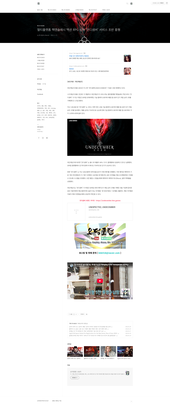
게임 (47, 110)
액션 (46, 108)
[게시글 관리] (76, 314)
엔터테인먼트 (40, 108)
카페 (38, 113)
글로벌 (38, 120)
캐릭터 (50, 113)
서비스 (43, 120)
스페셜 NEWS (79, 10)
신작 (54, 113)
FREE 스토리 (106, 10)
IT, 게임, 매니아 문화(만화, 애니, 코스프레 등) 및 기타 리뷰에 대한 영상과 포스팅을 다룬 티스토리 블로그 (97, 374)
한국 (46, 106)
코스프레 (42, 113)
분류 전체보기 (40, 54)
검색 (127, 3)
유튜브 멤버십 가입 (56, 401)
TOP (131, 401)
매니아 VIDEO (52, 10)
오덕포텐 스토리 (75, 372)
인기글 (44, 84)
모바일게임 (51, 117)
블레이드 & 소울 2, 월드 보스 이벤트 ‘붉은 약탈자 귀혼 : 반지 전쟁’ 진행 (88, 329)
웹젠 (38, 110)
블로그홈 (39, 10)
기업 (43, 117)
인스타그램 (42, 138)
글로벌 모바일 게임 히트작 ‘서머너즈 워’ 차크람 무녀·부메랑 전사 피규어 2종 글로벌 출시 (92, 335)
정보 (53, 110)
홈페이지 (39, 117)
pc (41, 110)
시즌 (47, 113)
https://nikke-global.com (76, 66)
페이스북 (38, 138)
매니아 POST (93, 10)
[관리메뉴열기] (167, 3)
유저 (46, 115)
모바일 (38, 115)
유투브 (47, 138)
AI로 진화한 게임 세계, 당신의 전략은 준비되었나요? (84, 58)
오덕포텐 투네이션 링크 (43, 401)
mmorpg (53, 108)
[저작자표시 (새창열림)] (86, 314)
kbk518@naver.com (109, 252)
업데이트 (50, 115)
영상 (50, 110)
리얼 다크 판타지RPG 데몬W (79, 56)
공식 (49, 108)
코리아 (38, 106)
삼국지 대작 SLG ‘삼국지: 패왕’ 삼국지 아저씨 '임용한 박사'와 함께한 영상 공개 (89, 327)
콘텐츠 (54, 115)
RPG (47, 117)
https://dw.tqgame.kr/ (76, 53)
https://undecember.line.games (108, 200)
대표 (42, 106)
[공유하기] (74, 314)
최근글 (39, 84)
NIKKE (71, 69)
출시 (44, 110)
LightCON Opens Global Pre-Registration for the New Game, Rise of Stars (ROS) (93, 333)
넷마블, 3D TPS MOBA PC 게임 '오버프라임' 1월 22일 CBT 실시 (86, 331)
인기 (42, 115)
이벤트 (49, 106)
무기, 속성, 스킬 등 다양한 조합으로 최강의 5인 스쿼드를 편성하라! (89, 71)
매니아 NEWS (66, 10)
